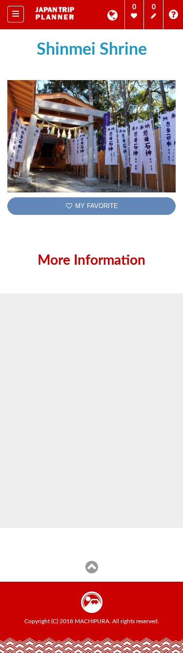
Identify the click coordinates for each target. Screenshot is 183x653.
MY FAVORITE (95, 206)
